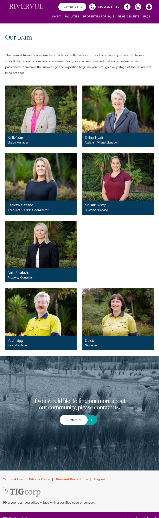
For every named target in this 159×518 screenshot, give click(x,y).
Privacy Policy (39, 479)
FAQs (146, 16)
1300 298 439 (108, 7)
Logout (99, 479)
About (56, 16)
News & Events (128, 16)
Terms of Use (13, 479)
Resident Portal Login (72, 479)
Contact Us (73, 420)
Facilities (72, 16)
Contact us (71, 6)
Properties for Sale (98, 16)
